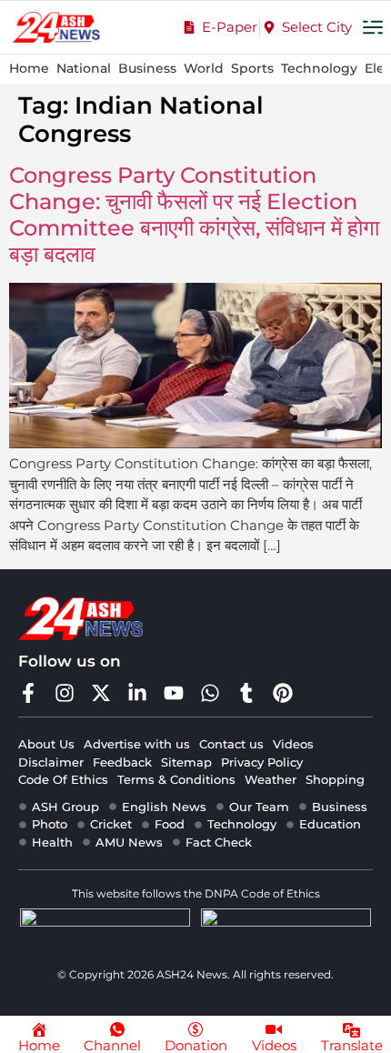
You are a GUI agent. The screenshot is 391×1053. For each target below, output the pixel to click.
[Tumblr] (246, 693)
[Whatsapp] (210, 693)
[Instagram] (65, 693)
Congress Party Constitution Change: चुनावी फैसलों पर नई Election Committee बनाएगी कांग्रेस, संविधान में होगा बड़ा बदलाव (194, 214)
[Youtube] (174, 693)
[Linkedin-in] (137, 693)
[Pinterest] (283, 693)
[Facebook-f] (28, 693)
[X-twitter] (101, 693)
